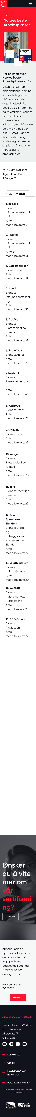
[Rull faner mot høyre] (30, 194)
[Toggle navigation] (30, 3)
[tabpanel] (18, 513)
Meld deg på (18, 997)
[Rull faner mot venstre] (6, 194)
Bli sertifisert (11, 916)
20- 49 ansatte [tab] (18, 193)
